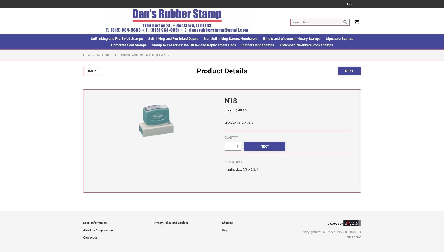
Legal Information (95, 222)
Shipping (227, 222)
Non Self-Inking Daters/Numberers (231, 39)
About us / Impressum (98, 230)
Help (225, 230)
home (87, 55)
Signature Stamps (339, 39)
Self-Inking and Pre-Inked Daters (173, 39)
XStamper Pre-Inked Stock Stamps (306, 45)
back (92, 71)
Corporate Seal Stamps (129, 45)
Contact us (90, 237)
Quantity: (231, 137)
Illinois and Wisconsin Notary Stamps (292, 39)
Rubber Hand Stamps (257, 45)
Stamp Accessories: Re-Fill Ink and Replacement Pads (194, 45)
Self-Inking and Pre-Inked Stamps (117, 39)
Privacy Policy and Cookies (171, 222)
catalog (102, 55)
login (350, 4)
